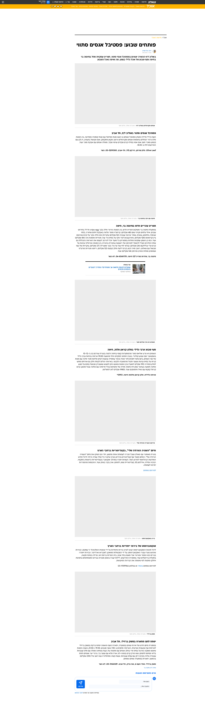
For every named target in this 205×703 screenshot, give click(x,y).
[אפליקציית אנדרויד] (61, 6)
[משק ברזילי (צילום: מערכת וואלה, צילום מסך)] (115, 604)
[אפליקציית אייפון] (58, 6)
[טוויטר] (55, 6)
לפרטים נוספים (149, 471)
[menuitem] (142, 2)
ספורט (137, 2)
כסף (109, 2)
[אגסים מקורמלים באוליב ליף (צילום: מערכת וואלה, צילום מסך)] (115, 95)
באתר (140, 566)
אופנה (74, 2)
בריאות (97, 2)
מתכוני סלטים (93, 6)
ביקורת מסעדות (129, 6)
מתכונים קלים (83, 6)
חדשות (144, 2)
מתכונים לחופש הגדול (116, 6)
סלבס (116, 2)
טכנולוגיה (82, 2)
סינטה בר (147, 668)
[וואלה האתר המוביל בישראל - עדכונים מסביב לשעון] (152, 2)
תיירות (90, 2)
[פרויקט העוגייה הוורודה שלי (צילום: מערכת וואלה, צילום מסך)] (115, 413)
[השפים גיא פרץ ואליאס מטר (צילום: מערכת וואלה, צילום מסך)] (115, 312)
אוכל (104, 2)
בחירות (129, 2)
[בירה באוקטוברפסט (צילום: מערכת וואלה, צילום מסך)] (115, 508)
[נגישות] (3, 2)
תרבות (122, 2)
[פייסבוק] (52, 6)
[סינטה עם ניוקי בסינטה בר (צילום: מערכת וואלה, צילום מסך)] (115, 188)
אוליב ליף (153, 668)
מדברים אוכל (103, 6)
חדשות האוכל (140, 6)
